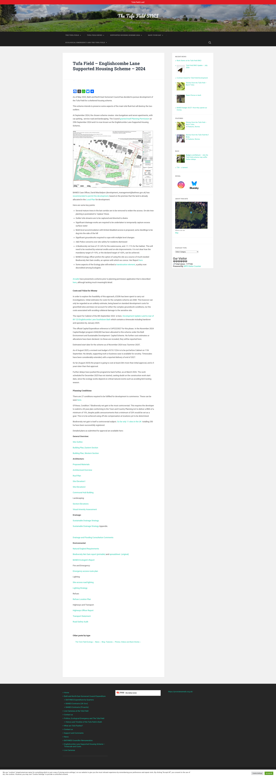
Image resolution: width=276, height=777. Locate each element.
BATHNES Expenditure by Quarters (80, 700)
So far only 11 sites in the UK (129, 421)
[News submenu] (100, 642)
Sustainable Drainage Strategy (86, 520)
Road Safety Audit (80, 622)
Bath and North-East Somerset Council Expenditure (85, 696)
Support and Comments (74, 733)
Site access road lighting (83, 582)
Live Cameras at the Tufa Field (76, 711)
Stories (197, 127)
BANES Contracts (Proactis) (77, 707)
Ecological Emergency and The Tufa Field (85, 42)
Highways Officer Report (83, 610)
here (141, 260)
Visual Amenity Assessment (85, 509)
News (66, 737)
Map (176, 233)
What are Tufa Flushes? (73, 726)
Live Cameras (69, 750)
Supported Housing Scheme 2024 (125, 35)
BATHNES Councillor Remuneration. (78, 740)
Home (66, 692)
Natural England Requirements (86, 549)
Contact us (68, 715)
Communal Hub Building (83, 492)
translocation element (125, 264)
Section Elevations (81, 504)
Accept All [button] (269, 773)
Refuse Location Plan (82, 599)
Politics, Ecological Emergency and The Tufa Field (84, 718)
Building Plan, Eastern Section (85, 447)
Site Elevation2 (79, 487)
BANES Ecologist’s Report (84, 560)
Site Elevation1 (79, 481)
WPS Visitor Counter (192, 266)
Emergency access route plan (85, 571)
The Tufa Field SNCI (138, 16)
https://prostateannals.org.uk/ (180, 691)
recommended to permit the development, (91, 196)
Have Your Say (154, 35)
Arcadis (76, 279)
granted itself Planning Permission (134, 119)
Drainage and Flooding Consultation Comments (93, 537)
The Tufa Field (72, 35)
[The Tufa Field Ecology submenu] (93, 642)
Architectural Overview (82, 470)
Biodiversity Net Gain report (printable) (89, 554)
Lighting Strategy (80, 588)
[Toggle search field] (209, 42)
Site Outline (78, 442)
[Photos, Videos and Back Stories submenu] (140, 642)
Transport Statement (82, 616)
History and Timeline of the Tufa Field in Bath (84, 722)
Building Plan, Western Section (86, 453)
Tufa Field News (94, 35)
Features (191, 127)
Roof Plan (77, 476)
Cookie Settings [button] (257, 773)
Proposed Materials (81, 464)
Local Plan (90, 199)
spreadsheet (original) (119, 554)
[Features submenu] (113, 642)
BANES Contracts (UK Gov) (77, 703)
